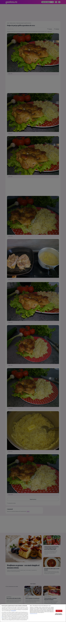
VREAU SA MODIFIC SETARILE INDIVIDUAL (58, 614)
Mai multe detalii (13, 610)
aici (2, 617)
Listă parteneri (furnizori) (33, 613)
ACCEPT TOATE (59, 610)
